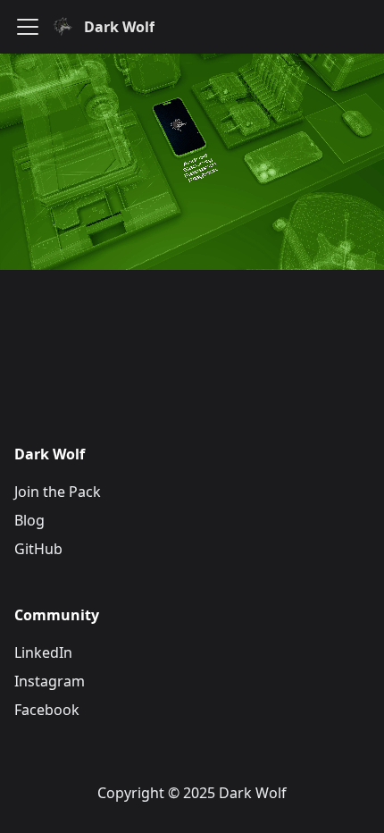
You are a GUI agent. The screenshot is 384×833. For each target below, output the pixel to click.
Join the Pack (57, 491)
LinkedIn (43, 652)
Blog (29, 520)
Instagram (49, 681)
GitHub (38, 549)
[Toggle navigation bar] (27, 26)
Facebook (46, 709)
